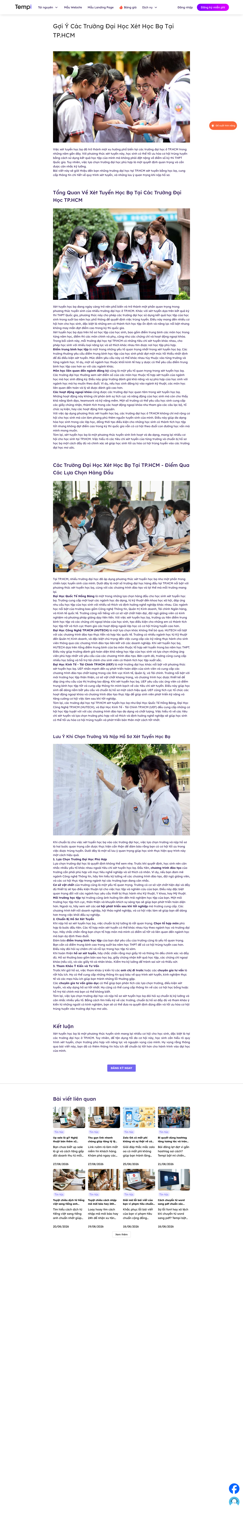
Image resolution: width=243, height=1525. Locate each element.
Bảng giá (130, 7)
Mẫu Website (73, 7)
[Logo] (23, 7)
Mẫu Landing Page (101, 7)
